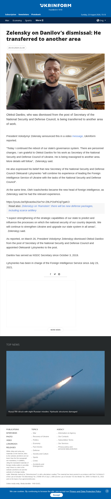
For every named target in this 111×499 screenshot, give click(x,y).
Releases (11, 448)
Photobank (36, 14)
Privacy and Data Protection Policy (85, 491)
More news (55, 330)
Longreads (11, 444)
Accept (56, 495)
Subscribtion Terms (65, 440)
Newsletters (23, 14)
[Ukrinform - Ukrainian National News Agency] (55, 5)
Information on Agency (67, 433)
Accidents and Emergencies (38, 465)
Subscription (10, 14)
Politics (36, 440)
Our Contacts (63, 437)
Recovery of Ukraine (41, 437)
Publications (12, 429)
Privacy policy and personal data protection (67, 448)
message (77, 136)
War (7, 20)
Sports (28, 20)
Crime (35, 461)
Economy (17, 20)
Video (9, 440)
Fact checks (37, 447)
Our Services (63, 443)
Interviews (11, 433)
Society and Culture (40, 454)
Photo (9, 437)
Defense (36, 450)
